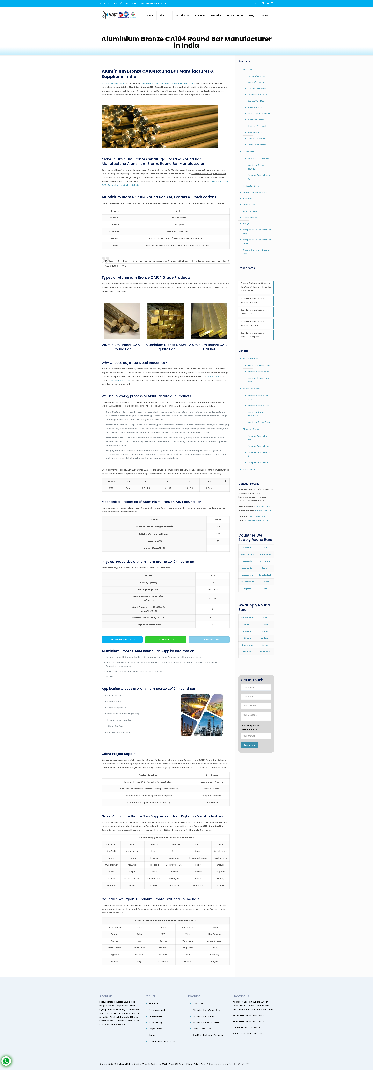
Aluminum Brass (250, 358)
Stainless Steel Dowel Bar (255, 192)
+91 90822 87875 (110, 3)
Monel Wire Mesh (256, 82)
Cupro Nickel (249, 469)
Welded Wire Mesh (256, 138)
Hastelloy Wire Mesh (257, 126)
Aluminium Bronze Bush (259, 405)
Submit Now (249, 745)
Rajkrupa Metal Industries (113, 83)
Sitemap (224, 1064)
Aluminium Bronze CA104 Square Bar (166, 347)
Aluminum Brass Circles (259, 365)
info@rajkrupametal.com (155, 3)
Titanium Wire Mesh (257, 88)
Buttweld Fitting (250, 211)
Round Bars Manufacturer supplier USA (253, 312)
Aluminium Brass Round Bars (206, 1010)
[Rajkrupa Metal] (119, 15)
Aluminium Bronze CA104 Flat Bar (209, 347)
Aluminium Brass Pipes (258, 371)
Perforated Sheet (251, 186)
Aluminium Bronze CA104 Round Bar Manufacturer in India (168, 83)
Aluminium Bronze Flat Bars (258, 397)
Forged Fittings (250, 217)
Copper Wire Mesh (256, 101)
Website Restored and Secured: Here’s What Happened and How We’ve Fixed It (256, 287)
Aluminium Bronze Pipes (259, 422)
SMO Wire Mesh (255, 132)
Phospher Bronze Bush (258, 446)
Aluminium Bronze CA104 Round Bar (122, 347)
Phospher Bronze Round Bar (259, 454)
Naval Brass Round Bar (258, 158)
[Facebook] (259, 3)
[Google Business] (272, 3)
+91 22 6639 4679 (131, 3)
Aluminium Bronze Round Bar (256, 167)
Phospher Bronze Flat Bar (258, 438)
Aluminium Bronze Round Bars (256, 414)
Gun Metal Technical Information (208, 1035)
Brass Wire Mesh (255, 107)
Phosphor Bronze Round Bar (259, 177)
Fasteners (248, 198)
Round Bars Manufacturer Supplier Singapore (253, 335)
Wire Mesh (248, 68)
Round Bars (248, 151)
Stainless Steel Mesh (257, 94)
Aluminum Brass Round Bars (258, 379)
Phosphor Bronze (251, 429)
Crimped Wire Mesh (257, 144)
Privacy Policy (192, 1064)
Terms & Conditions (210, 1064)
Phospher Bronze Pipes (259, 462)
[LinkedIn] (267, 3)
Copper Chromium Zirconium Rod (257, 252)
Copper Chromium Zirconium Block (257, 241)
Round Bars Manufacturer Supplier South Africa (253, 323)
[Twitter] (263, 3)
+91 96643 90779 (263, 510)
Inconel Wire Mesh (256, 75)
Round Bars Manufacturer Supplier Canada (253, 300)
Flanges (247, 223)
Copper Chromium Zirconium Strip (257, 231)
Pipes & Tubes (250, 204)
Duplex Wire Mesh (256, 119)
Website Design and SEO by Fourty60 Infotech (163, 1064)
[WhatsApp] (254, 3)
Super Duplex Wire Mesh (259, 113)
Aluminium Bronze (251, 388)
